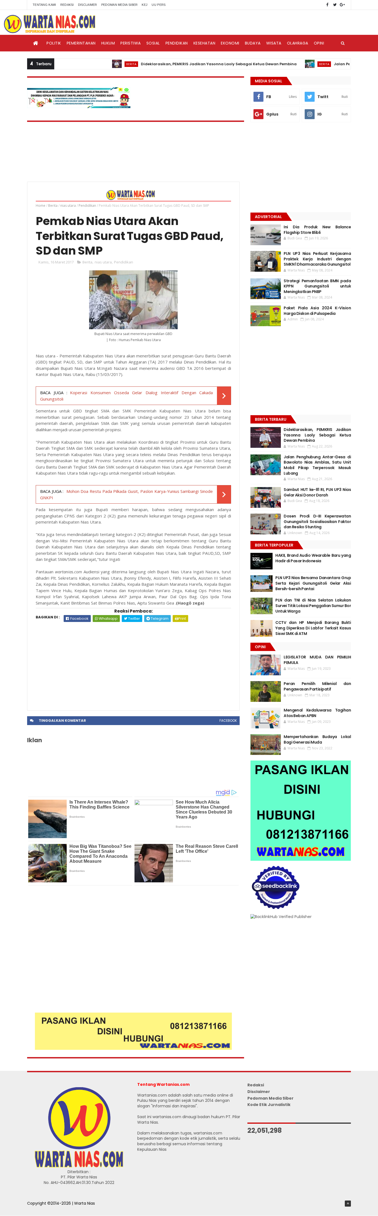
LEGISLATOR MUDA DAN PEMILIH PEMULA (317, 659)
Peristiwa (130, 43)
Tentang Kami (44, 4)
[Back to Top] (348, 1204)
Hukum (108, 43)
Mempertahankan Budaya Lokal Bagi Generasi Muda (317, 739)
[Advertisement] (133, 663)
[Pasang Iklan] (133, 1048)
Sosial (153, 43)
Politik (53, 43)
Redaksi (67, 4)
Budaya (253, 43)
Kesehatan (204, 43)
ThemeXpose (40, 1209)
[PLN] (79, 106)
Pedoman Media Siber (119, 4)
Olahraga (297, 43)
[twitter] (335, 5)
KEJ (144, 4)
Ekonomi (230, 43)
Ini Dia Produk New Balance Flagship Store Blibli (317, 229)
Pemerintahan (81, 43)
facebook (228, 720)
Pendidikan (176, 43)
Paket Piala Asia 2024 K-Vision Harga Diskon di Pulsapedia (317, 310)
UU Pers (158, 4)
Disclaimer (87, 4)
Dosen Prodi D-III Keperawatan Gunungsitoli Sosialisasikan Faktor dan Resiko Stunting (317, 521)
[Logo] (79, 1166)
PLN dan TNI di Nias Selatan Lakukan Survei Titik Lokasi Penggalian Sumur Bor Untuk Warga (313, 605)
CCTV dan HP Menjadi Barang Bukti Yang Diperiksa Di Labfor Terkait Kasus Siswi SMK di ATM (313, 628)
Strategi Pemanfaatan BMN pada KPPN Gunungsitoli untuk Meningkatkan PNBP (317, 286)
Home (40, 205)
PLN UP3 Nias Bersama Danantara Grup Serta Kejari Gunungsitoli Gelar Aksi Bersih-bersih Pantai (313, 583)
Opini (319, 43)
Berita (109, 64)
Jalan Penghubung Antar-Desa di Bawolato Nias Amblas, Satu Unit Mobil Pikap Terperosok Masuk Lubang (317, 465)
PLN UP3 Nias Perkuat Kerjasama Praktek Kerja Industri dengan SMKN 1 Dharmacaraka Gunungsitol (317, 259)
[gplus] (342, 5)
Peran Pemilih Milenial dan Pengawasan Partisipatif (317, 686)
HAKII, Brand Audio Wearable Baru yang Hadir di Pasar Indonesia (313, 558)
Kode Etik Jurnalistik (269, 1104)
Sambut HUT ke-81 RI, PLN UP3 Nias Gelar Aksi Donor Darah (317, 492)
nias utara (68, 205)
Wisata (273, 43)
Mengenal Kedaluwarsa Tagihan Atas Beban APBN (317, 712)
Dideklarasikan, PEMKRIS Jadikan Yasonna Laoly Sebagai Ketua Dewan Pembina (197, 64)
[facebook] (327, 5)
